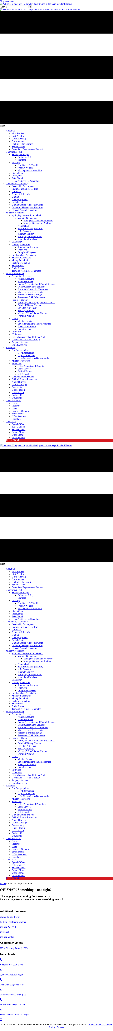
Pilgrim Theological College (13, 922)
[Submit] (30, 6)
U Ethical (4, 932)
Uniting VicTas (7, 937)
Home (3, 883)
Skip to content (7, 1)
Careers (60, 1027)
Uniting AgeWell (8, 927)
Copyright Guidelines (10, 917)
